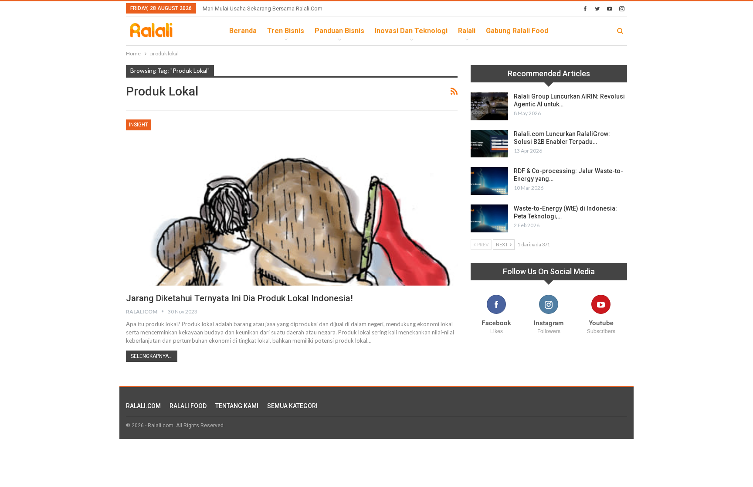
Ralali (466, 31)
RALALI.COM (143, 405)
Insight (138, 125)
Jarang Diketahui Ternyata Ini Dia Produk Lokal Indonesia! (239, 298)
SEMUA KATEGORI (292, 405)
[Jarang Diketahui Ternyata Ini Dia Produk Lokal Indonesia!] (292, 202)
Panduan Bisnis (339, 31)
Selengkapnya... (152, 356)
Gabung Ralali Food (517, 31)
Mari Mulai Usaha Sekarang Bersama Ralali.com (262, 8)
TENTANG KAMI (236, 405)
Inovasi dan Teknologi (411, 31)
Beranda (243, 31)
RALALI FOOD (188, 405)
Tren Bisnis (285, 31)
